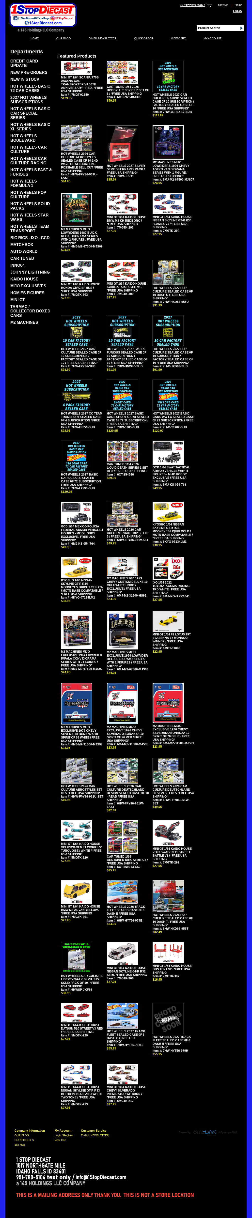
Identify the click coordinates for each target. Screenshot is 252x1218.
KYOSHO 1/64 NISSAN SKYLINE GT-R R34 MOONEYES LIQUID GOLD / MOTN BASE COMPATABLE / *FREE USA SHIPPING (173, 531)
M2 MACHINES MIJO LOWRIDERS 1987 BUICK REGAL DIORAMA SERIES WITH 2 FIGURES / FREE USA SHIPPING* (81, 236)
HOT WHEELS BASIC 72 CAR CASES (30, 88)
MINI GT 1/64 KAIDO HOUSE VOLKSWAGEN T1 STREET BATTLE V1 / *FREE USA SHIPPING (172, 854)
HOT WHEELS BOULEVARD (23, 138)
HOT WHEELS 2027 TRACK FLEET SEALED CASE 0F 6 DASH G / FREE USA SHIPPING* (126, 1036)
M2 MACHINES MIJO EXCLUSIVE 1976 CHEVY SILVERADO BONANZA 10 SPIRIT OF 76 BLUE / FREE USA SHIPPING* (171, 732)
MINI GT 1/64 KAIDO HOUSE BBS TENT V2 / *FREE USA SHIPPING (172, 969)
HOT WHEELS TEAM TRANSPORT (29, 228)
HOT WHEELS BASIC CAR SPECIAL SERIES (30, 113)
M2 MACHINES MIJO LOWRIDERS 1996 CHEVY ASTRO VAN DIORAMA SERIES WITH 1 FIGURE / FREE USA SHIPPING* (171, 169)
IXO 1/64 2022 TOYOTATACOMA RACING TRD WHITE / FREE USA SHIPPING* (171, 588)
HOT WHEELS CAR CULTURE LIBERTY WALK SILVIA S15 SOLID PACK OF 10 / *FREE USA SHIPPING (82, 981)
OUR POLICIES (24, 1140)
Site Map (20, 1144)
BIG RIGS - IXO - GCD (30, 238)
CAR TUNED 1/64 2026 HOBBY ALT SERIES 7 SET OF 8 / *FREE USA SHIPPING (128, 90)
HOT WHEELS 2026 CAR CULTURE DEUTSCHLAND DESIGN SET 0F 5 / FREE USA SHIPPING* (173, 791)
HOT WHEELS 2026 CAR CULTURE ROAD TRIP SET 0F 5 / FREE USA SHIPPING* (127, 533)
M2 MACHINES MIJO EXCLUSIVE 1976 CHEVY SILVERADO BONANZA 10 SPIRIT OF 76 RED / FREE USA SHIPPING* (125, 733)
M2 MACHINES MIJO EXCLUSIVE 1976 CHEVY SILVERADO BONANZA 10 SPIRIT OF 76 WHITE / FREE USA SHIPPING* (80, 734)
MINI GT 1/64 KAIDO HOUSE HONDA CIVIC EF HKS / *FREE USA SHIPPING (80, 288)
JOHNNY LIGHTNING (30, 272)
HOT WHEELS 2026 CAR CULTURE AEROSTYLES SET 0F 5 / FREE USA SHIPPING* (81, 790)
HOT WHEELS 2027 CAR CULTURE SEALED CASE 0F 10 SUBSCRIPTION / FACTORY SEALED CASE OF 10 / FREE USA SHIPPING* (81, 356)
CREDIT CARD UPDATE (24, 63)
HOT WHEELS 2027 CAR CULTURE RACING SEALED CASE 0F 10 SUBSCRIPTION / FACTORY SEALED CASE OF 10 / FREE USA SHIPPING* (173, 101)
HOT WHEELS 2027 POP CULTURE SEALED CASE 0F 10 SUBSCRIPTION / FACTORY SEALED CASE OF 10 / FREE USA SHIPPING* (173, 356)
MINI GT (17, 300)
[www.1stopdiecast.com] (42, 33)
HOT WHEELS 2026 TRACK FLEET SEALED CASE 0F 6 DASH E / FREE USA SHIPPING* (126, 912)
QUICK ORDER (143, 38)
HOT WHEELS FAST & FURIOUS (31, 172)
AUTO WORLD (24, 251)
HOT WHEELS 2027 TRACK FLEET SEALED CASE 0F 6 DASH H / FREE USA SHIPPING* (172, 1042)
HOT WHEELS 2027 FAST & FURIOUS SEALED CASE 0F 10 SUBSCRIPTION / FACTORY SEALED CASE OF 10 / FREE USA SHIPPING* (127, 356)
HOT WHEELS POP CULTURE (28, 194)
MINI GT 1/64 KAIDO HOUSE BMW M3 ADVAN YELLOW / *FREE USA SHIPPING (80, 910)
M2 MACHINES (24, 322)
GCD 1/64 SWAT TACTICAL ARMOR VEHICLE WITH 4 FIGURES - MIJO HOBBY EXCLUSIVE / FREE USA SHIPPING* (171, 474)
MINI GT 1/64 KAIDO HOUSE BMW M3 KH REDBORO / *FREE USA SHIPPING (126, 221)
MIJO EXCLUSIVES (28, 286)
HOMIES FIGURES (27, 293)
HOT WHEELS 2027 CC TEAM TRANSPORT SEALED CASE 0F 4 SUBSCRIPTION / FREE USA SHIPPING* (81, 419)
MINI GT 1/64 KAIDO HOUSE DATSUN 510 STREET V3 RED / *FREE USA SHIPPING (82, 1028)
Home (35, 38)
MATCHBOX (21, 245)
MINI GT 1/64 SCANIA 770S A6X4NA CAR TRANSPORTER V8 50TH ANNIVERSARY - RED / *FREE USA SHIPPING (82, 84)
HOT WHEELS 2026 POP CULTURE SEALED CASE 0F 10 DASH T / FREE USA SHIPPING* (173, 920)
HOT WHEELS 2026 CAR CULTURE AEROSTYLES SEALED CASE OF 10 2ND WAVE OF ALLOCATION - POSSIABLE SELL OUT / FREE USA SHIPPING (82, 162)
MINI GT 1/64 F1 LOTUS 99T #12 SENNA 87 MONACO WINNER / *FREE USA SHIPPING (172, 640)
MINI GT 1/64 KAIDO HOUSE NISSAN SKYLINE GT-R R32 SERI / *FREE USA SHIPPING (127, 971)
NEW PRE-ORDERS (28, 72)
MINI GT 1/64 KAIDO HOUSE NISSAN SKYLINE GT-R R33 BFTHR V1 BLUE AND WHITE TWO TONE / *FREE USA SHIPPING (81, 1094)
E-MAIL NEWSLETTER (102, 38)
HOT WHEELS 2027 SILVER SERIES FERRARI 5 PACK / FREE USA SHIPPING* (126, 169)
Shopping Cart (192, 5)
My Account (212, 38)
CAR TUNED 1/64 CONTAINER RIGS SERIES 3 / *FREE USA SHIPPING (127, 860)
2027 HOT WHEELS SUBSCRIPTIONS (28, 99)
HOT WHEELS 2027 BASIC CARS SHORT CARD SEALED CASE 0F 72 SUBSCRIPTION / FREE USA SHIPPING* (128, 419)
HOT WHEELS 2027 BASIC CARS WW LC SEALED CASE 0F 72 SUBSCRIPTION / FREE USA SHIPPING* (173, 419)
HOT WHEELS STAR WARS (29, 217)
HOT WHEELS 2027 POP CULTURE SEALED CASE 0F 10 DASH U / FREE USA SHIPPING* (173, 293)
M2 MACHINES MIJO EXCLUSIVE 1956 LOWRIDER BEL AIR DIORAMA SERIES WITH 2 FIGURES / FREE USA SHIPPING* (127, 659)
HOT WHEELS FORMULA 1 (23, 183)
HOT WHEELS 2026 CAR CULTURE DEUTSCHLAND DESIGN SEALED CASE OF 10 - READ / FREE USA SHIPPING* (128, 793)
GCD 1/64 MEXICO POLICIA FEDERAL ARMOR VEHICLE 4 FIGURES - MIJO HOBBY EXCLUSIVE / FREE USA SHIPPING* (82, 533)
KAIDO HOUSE (24, 279)
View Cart (178, 38)
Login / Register (64, 1135)
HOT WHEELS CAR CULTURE (28, 149)
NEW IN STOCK (25, 79)
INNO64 (17, 265)
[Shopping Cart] (209, 5)
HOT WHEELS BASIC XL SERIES (30, 127)
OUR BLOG (63, 38)
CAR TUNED (22, 258)
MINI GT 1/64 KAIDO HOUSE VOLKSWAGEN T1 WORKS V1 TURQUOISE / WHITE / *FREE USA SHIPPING (82, 849)
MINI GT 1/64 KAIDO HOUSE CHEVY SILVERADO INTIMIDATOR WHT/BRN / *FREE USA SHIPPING (126, 1092)
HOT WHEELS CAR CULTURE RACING (28, 160)
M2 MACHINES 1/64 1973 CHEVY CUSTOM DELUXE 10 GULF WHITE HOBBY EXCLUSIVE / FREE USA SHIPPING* (127, 585)
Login (237, 11)
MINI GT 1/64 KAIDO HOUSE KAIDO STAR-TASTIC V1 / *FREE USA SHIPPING (126, 287)
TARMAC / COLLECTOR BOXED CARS (30, 311)
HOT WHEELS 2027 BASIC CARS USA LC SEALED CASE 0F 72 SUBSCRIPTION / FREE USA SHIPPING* (81, 480)
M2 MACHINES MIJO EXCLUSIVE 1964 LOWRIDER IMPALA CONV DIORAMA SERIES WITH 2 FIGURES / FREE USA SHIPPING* (81, 658)
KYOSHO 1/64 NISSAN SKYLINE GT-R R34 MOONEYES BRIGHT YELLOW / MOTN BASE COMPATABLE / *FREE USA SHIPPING (82, 587)
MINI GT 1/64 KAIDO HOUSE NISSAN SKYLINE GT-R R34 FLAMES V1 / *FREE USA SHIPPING (172, 222)
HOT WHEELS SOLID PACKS (30, 206)
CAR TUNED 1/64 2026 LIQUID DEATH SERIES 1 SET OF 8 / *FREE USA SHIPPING (127, 468)
